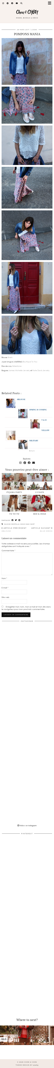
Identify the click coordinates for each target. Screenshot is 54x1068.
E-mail (5, 588)
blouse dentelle (12, 524)
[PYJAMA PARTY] (14, 481)
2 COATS (39, 492)
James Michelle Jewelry (19, 370)
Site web (5, 597)
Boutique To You (30, 362)
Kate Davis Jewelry (41, 370)
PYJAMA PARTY (14, 492)
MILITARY (33, 440)
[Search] (21, 3)
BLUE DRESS (41, 529)
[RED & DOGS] (39, 503)
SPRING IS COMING (38, 409)
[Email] (17, 3)
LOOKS (34, 30)
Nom (4, 578)
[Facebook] (12, 3)
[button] (50, 3)
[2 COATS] (39, 481)
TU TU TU (14, 514)
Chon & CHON (27, 12)
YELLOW (45, 430)
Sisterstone (16, 366)
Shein (10, 357)
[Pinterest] (8, 3)
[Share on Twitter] (16, 520)
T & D (44, 420)
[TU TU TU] (14, 503)
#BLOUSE (21, 399)
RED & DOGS (39, 514)
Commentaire (8, 550)
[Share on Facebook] (12, 520)
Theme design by (27, 1065)
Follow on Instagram (28, 825)
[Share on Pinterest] (19, 520)
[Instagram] (3, 3)
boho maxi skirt (27, 524)
